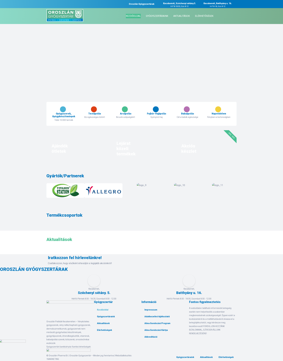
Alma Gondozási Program (157, 323)
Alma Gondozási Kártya (156, 330)
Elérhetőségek (104, 330)
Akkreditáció (150, 337)
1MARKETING (52, 359)
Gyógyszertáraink (106, 316)
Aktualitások (103, 323)
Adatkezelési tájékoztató (157, 316)
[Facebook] (97, 340)
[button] (49, 191)
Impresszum (150, 310)
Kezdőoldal (102, 310)
